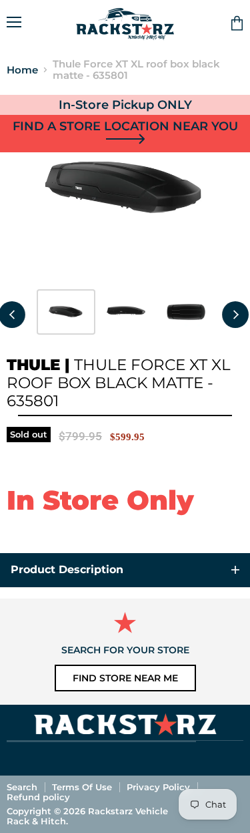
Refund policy (38, 797)
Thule (33, 364)
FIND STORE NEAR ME (125, 678)
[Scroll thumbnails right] (235, 314)
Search (22, 787)
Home (22, 69)
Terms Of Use (82, 787)
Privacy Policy (158, 787)
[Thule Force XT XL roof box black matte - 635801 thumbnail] (66, 312)
